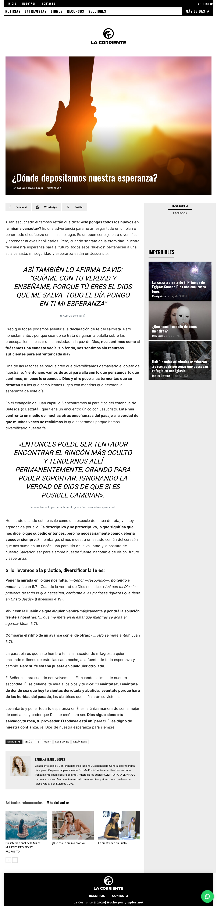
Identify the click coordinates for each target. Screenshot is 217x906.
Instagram (180, 206)
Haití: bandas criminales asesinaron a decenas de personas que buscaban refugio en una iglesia (180, 366)
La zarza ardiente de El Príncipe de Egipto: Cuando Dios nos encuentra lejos (179, 287)
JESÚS (28, 741)
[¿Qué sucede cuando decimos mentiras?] (180, 320)
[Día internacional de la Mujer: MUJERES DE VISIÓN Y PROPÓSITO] (26, 825)
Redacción (157, 336)
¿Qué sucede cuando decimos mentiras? (174, 329)
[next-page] (15, 860)
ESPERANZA (62, 741)
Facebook (180, 213)
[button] (205, 4)
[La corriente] (108, 36)
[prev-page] (8, 860)
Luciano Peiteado (161, 375)
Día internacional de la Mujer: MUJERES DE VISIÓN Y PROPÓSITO (23, 847)
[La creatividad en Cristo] (119, 825)
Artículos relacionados (24, 802)
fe (38, 741)
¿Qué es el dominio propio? (68, 843)
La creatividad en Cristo (112, 843)
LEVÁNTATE (80, 741)
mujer (47, 741)
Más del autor (58, 802)
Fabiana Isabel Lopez (30, 187)
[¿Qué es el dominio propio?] (73, 825)
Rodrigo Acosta (160, 296)
